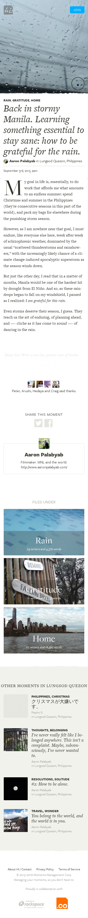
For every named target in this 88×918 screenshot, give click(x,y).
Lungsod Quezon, (61, 160)
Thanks (44, 364)
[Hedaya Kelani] (48, 384)
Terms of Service (69, 869)
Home (35, 100)
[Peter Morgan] (32, 384)
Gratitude (21, 100)
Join (77, 9)
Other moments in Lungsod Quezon (44, 686)
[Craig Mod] (56, 384)
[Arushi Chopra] (40, 384)
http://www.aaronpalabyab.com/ (44, 467)
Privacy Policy (45, 869)
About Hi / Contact (20, 869)
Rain (7, 100)
